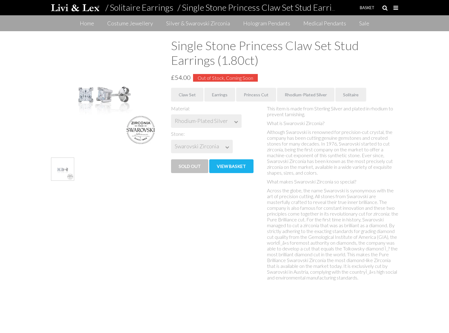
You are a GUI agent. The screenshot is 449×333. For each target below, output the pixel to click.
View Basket (231, 166)
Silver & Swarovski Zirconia (198, 23)
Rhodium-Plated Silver (306, 94)
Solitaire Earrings (141, 7)
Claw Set (187, 94)
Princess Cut (256, 94)
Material (180, 108)
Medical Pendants (324, 23)
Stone (177, 134)
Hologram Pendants (266, 23)
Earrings (220, 94)
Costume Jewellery (130, 23)
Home (87, 23)
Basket (367, 7)
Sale (364, 23)
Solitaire (351, 94)
